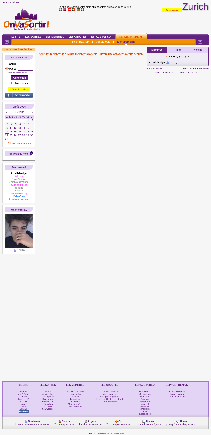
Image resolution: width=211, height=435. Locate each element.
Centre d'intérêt (109, 401)
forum (206, 68)
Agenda (145, 399)
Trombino (75, 396)
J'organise (145, 401)
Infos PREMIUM (80, 41)
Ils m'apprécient (126, 41)
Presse (23, 404)
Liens (23, 406)
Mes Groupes (109, 394)
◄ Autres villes (10, 2)
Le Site (15, 36)
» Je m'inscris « (172, 10)
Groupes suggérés (109, 396)
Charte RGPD (23, 399)
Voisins (198, 49)
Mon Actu (144, 396)
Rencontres (145, 409)
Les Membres (55, 36)
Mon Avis (144, 406)
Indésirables (145, 414)
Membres (157, 49)
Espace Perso (101, 36)
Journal (145, 404)
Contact (23, 409)
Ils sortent (75, 399)
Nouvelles (48, 404)
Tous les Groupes (109, 391)
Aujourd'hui (47, 394)
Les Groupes (78, 36)
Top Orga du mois (18, 153)
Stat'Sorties (48, 409)
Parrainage (144, 391)
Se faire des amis (75, 391)
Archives (47, 406)
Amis (178, 49)
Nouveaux (75, 401)
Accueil (23, 391)
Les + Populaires (48, 396)
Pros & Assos (23, 394)
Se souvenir (21, 83)
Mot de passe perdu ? (18, 73)
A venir (48, 391)
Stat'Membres (75, 406)
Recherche (47, 401)
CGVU (23, 401)
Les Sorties (33, 36)
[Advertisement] (134, 21)
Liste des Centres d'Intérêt (109, 399)
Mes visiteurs (103, 41)
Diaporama (47, 399)
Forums (23, 396)
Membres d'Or (75, 404)
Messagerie (145, 394)
